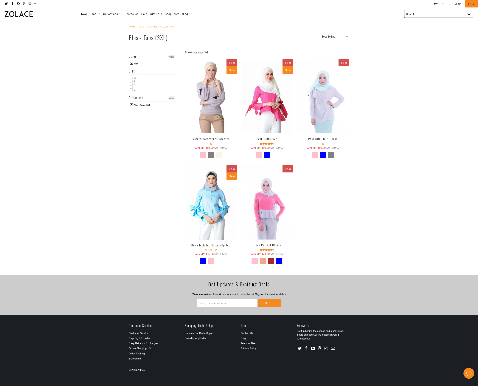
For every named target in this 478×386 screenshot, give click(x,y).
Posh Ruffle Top (267, 96)
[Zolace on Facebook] (12, 3)
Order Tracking (137, 353)
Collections (110, 14)
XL (134, 90)
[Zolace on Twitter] (6, 3)
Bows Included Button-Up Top (211, 202)
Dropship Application (196, 338)
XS (134, 78)
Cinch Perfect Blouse (267, 202)
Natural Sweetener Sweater (211, 96)
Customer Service (138, 333)
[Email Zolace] (35, 3)
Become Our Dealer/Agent (199, 333)
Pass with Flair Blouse (323, 96)
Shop (93, 14)
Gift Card (156, 14)
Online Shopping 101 (140, 348)
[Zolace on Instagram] (29, 3)
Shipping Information (140, 338)
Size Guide (135, 358)
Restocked (132, 14)
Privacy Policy (249, 348)
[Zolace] (40, 14)
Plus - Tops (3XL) (142, 104)
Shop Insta (172, 14)
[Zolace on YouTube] (18, 3)
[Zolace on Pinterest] (23, 3)
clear (171, 56)
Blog (185, 14)
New (84, 14)
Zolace (141, 370)
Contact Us (247, 333)
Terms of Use (248, 343)
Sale (144, 14)
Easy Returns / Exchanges (143, 343)
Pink (135, 63)
